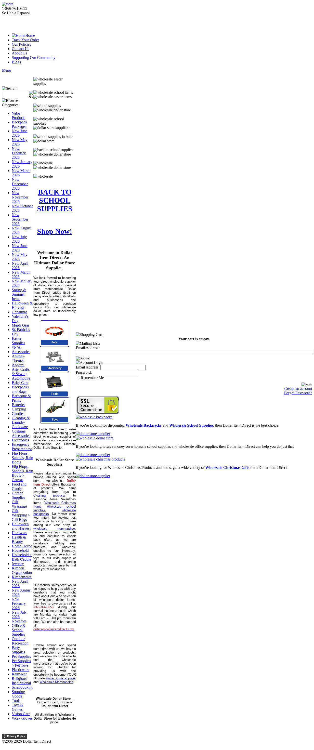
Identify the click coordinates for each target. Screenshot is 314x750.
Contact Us (20, 49)
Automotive (21, 378)
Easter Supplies (18, 340)
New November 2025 (20, 197)
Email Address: (87, 348)
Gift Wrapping (19, 504)
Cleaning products (49, 495)
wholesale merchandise (54, 528)
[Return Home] (7, 4)
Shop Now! (54, 231)
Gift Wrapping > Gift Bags (21, 515)
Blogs (16, 62)
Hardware (19, 533)
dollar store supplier (61, 678)
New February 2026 (19, 603)
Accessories (21, 352)
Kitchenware (22, 577)
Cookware (20, 427)
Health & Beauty (19, 539)
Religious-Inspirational (21, 680)
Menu (6, 70)
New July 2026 (19, 614)
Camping (19, 409)
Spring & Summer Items (19, 294)
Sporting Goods (18, 694)
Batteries (18, 405)
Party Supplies (18, 649)
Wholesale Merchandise (56, 682)
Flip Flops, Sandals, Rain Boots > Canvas (22, 473)
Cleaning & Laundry (21, 420)
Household (20, 550)
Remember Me (92, 378)
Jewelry (18, 564)
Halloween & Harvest (22, 305)
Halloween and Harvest (21, 526)
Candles (18, 413)
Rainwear (19, 674)
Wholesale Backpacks (144, 425)
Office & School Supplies (19, 629)
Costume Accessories (21, 433)
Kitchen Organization (22, 570)
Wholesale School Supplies (191, 425)
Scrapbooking (22, 687)
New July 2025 (19, 239)
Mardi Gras (20, 325)
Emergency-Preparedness (22, 446)
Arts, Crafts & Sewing (21, 371)
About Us (19, 53)
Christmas (19, 312)
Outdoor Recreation (20, 641)
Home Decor (22, 546)
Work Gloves (22, 718)
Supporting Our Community (33, 57)
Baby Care (20, 383)
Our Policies (21, 44)
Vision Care (21, 714)
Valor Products (18, 115)
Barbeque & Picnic (21, 398)
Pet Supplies (21, 656)
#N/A (16, 347)
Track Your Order (25, 40)
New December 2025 (20, 183)
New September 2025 (20, 219)
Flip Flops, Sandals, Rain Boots (22, 457)
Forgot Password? (298, 393)
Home (30, 35)
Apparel (18, 365)
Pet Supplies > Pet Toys (21, 663)
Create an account (298, 388)
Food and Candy (19, 486)
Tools (16, 700)
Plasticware (20, 670)
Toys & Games (17, 707)
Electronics (20, 440)
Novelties (19, 621)
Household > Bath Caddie (22, 557)
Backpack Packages (19, 124)
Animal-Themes (18, 358)
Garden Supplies (18, 495)
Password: (84, 372)
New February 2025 (19, 152)
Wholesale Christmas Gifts (227, 467)
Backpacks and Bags (20, 389)
